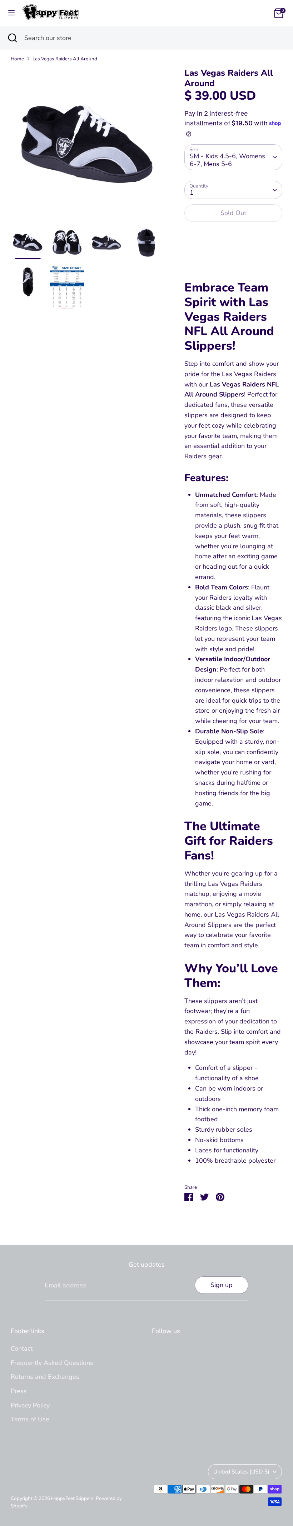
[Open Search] (12, 38)
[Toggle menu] (11, 13)
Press (19, 1391)
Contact (22, 1348)
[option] (87, 146)
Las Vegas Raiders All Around (65, 58)
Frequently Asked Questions (52, 1362)
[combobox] (153, 38)
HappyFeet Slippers (72, 1498)
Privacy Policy (30, 1405)
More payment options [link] (233, 254)
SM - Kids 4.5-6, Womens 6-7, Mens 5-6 (227, 160)
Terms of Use (30, 1419)
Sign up (221, 1285)
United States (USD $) (241, 1472)
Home (17, 58)
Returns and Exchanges (45, 1376)
